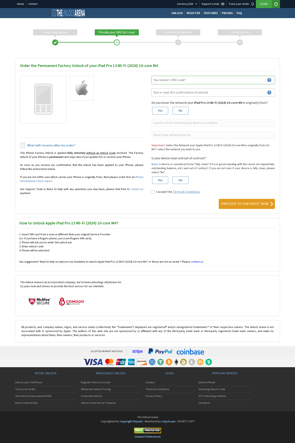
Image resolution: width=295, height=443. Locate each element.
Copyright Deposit (131, 421)
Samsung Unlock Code (211, 389)
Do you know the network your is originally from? (210, 103)
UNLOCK (177, 13)
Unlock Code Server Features (98, 403)
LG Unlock (204, 403)
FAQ (239, 13)
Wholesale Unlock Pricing (96, 389)
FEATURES (211, 13)
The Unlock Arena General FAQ (33, 396)
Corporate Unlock (91, 396)
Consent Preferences (147, 437)
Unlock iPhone (206, 382)
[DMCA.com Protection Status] (147, 431)
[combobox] (212, 123)
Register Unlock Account (95, 382)
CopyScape (169, 421)
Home (20, 4)
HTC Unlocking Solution (212, 396)
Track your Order (25, 389)
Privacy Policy (153, 396)
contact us (137, 189)
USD (185, 4)
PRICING (227, 13)
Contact (33, 4)
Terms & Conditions (186, 192)
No (181, 110)
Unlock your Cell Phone (28, 382)
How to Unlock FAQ (26, 403)
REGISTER (193, 13)
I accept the (178, 192)
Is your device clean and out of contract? (179, 158)
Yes (160, 110)
